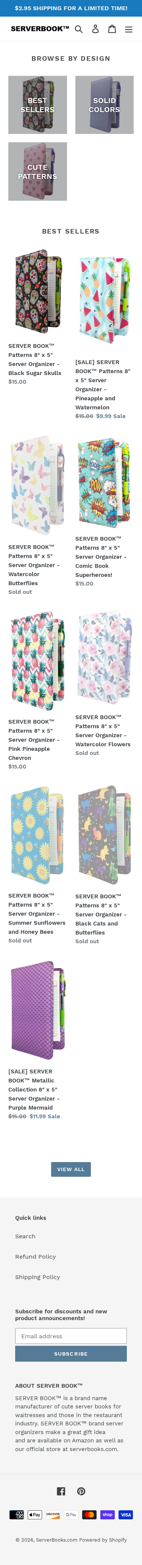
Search (25, 1236)
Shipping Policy (37, 1277)
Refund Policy (35, 1256)
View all (71, 1169)
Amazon (83, 1440)
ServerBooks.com (56, 1540)
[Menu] (128, 28)
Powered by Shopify (103, 1540)
